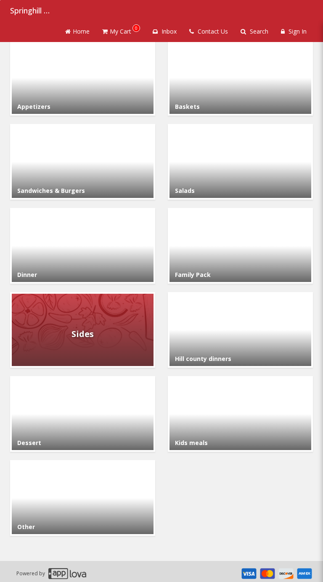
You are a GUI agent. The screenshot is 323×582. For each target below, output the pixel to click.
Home (81, 31)
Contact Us (212, 31)
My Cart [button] (124, 30)
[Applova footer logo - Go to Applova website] (67, 573)
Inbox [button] (168, 31)
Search (258, 31)
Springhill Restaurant (31, 10)
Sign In (297, 31)
